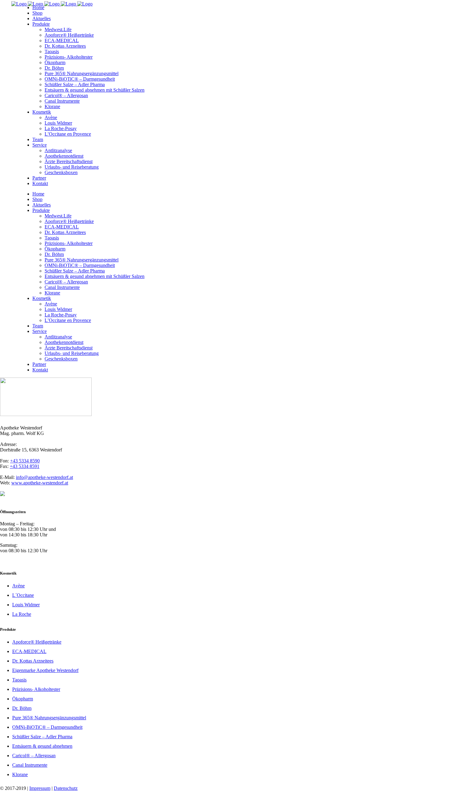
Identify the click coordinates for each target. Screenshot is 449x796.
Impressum (39, 788)
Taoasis (19, 679)
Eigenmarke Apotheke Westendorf (45, 670)
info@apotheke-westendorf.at (44, 477)
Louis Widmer (26, 604)
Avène (18, 585)
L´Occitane (23, 595)
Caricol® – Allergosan (34, 755)
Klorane (20, 774)
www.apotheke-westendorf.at (39, 482)
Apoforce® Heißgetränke (36, 641)
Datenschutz (66, 788)
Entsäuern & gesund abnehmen (42, 746)
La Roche (21, 614)
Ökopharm (22, 698)
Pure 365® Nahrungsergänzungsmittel (49, 717)
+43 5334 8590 (25, 460)
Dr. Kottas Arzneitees (32, 660)
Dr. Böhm (21, 708)
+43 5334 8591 (24, 466)
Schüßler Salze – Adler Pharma (42, 736)
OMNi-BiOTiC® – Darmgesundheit (47, 727)
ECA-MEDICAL (29, 651)
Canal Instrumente (29, 765)
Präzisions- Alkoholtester (36, 689)
